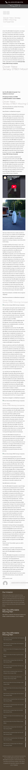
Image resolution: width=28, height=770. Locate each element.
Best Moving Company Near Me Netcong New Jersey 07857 (13, 661)
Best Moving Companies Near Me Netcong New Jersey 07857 (13, 666)
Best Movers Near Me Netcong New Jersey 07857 (13, 655)
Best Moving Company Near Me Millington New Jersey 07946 (13, 744)
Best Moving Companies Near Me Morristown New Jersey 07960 (14, 699)
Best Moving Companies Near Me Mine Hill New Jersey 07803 (13, 733)
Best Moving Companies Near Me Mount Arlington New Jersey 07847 (12, 672)
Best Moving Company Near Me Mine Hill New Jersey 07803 (12, 727)
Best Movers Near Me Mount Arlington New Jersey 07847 (13, 683)
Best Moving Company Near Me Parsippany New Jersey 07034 (13, 644)
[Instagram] (17, 767)
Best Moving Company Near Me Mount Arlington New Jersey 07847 (12, 677)
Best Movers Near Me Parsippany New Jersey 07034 (13, 649)
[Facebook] (9, 767)
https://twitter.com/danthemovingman (11, 111)
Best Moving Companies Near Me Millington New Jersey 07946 (13, 738)
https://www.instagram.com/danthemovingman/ (14, 397)
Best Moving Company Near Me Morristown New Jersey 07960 (13, 694)
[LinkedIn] (13, 767)
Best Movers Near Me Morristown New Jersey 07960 (14, 688)
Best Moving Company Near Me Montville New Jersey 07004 (13, 711)
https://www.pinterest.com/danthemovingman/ (13, 297)
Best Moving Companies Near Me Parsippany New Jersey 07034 (13, 638)
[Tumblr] (19, 767)
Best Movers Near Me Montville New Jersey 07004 (13, 716)
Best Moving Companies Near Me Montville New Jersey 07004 (13, 705)
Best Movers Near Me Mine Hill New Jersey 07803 (13, 722)
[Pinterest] (15, 767)
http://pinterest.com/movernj (9, 483)
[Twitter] (11, 767)
